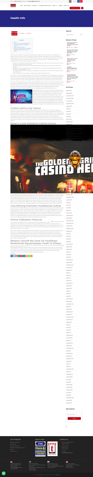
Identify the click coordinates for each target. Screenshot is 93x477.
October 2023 (69, 101)
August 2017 (69, 270)
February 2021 (70, 184)
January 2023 (69, 124)
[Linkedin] (19, 256)
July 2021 (68, 171)
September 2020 (70, 197)
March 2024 (69, 90)
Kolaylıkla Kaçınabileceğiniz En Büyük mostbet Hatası (72, 68)
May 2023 (69, 114)
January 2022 (69, 155)
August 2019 (69, 231)
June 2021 (69, 173)
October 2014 (69, 319)
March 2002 (69, 402)
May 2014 (69, 330)
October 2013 (69, 337)
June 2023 (69, 111)
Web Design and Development (48, 474)
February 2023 (70, 121)
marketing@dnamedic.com (67, 452)
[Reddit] (16, 256)
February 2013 (70, 343)
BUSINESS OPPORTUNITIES (45, 5)
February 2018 (70, 259)
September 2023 (70, 103)
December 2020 (70, 189)
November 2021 (70, 160)
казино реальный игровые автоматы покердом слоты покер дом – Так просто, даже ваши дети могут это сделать (72, 77)
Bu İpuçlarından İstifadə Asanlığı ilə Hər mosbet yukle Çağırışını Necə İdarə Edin (72, 51)
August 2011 (69, 361)
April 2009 (69, 382)
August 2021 (69, 168)
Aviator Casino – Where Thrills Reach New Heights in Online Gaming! (72, 60)
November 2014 (70, 317)
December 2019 (70, 220)
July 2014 (68, 324)
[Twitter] (14, 256)
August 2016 (69, 288)
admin (76, 47)
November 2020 (70, 192)
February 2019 (70, 244)
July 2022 (68, 140)
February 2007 (70, 389)
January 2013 (69, 345)
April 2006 (69, 395)
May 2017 (69, 275)
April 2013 (69, 340)
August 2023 (69, 106)
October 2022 (69, 132)
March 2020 (69, 212)
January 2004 (69, 400)
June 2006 (69, 392)
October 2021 (69, 163)
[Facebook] (12, 256)
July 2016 (68, 291)
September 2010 (70, 369)
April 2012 (69, 350)
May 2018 (69, 254)
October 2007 (69, 387)
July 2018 (68, 252)
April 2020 (69, 210)
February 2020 (70, 215)
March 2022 (69, 150)
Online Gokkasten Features (19, 47)
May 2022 (69, 145)
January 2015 (69, 314)
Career (60, 5)
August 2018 (69, 249)
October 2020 (69, 194)
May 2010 (69, 371)
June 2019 (69, 236)
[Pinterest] (21, 256)
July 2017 (68, 272)
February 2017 (70, 283)
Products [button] (35, 5)
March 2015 (69, 309)
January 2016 (69, 301)
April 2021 (69, 179)
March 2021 (69, 181)
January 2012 (69, 356)
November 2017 (70, 265)
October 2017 (69, 267)
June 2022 (69, 142)
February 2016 (70, 298)
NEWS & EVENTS (27, 5)
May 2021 (69, 176)
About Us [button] (54, 5)
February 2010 (70, 374)
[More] (31, 256)
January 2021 (69, 186)
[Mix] (26, 256)
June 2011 (69, 363)
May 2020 (69, 207)
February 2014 (70, 335)
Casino (15, 42)
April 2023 (69, 116)
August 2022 (69, 137)
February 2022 (70, 153)
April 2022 (69, 147)
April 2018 (69, 257)
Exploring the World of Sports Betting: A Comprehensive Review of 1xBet (72, 44)
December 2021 (70, 158)
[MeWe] (24, 256)
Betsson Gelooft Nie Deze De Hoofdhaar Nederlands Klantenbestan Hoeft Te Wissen (22, 50)
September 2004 (70, 397)
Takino (12, 449)
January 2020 (69, 218)
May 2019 (69, 239)
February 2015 (70, 311)
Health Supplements (15, 445)
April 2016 (69, 296)
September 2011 (70, 358)
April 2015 (69, 306)
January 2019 (69, 246)
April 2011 (69, 366)
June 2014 (69, 327)
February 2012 (70, 353)
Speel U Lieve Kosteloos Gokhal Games (22, 43)
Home (21, 5)
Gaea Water (13, 444)
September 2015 (70, 304)
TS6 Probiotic (14, 451)
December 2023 (70, 95)
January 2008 (69, 384)
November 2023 (70, 98)
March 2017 (69, 280)
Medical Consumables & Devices (18, 447)
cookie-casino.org (32, 82)
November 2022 (70, 129)
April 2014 (69, 332)
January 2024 (69, 93)
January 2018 (69, 262)
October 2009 (69, 376)
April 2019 (69, 241)
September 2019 (70, 228)
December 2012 (70, 348)
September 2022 (70, 134)
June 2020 (69, 205)
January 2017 (69, 285)
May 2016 (69, 293)
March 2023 (69, 119)
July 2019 (68, 233)
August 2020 (69, 199)
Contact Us (66, 5)
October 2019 (69, 226)
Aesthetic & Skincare (15, 442)
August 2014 (69, 322)
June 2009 (69, 379)
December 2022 (70, 127)
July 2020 (68, 202)
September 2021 (70, 166)
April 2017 (69, 278)
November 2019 (70, 223)
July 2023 (68, 108)
